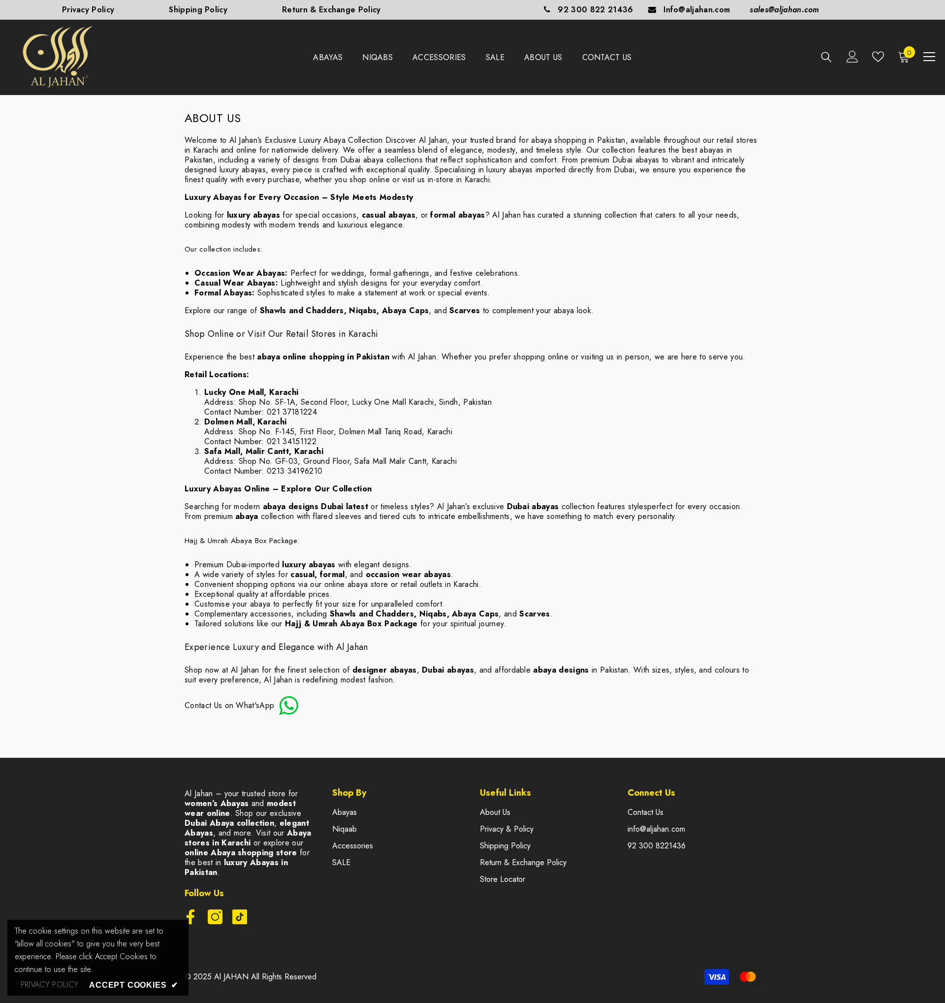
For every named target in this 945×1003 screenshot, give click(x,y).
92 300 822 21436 (595, 9)
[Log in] (852, 57)
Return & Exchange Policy (331, 9)
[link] (49, 985)
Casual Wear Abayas (235, 283)
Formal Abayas (223, 292)
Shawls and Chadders (302, 310)
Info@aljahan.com (696, 9)
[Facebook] (190, 917)
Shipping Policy (198, 9)
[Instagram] (215, 917)
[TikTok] (239, 917)
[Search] (826, 57)
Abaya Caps (405, 310)
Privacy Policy (88, 9)
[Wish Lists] (878, 57)
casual (302, 574)
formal (332, 574)
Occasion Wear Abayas (239, 273)
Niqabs (363, 310)
